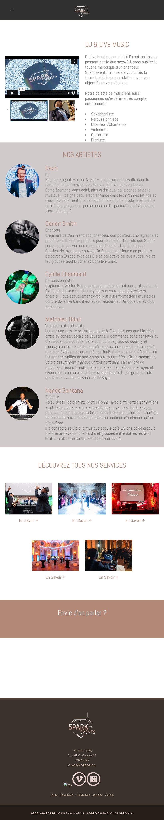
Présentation (67, 794)
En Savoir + (28, 520)
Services (97, 794)
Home (54, 794)
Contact (109, 794)
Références (83, 794)
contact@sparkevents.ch (82, 764)
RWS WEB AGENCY (123, 812)
